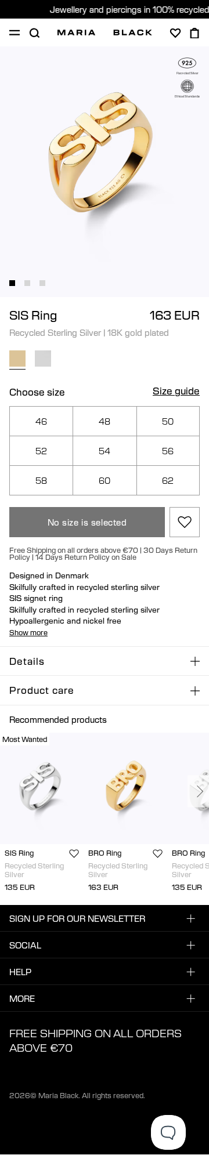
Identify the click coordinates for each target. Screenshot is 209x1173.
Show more (28, 632)
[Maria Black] (104, 32)
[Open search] (34, 33)
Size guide (176, 391)
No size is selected (87, 522)
